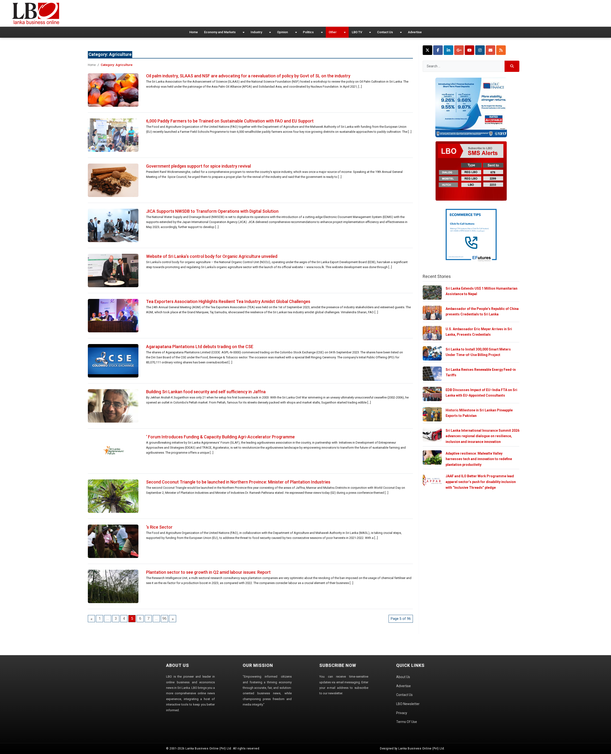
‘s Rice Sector (159, 527)
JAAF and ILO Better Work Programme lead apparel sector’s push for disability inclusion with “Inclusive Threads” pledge (481, 481)
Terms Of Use (406, 722)
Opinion (282, 32)
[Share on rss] (501, 50)
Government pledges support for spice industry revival (198, 166)
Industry (256, 32)
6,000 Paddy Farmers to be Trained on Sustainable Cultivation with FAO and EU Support (230, 120)
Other (333, 32)
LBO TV (357, 32)
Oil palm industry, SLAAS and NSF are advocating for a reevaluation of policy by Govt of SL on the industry (248, 75)
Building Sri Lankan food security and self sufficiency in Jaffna (206, 391)
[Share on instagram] (480, 50)
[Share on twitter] (427, 50)
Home (193, 32)
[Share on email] (490, 50)
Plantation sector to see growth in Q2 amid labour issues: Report (208, 572)
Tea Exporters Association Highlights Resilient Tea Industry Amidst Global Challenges (228, 301)
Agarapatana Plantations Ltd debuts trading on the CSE (199, 346)
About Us (403, 677)
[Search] (512, 66)
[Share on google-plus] (459, 50)
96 (164, 618)
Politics (308, 32)
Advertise (415, 32)
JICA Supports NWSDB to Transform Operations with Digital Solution (212, 211)
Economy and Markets (220, 32)
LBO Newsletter (408, 704)
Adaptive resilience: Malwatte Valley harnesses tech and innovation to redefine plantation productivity (479, 459)
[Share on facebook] (438, 50)
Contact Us (385, 32)
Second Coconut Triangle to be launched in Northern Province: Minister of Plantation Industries (238, 481)
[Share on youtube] (469, 50)
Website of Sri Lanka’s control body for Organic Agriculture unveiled (211, 256)
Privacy (401, 713)
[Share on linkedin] (448, 50)
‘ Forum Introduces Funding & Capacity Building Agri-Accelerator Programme (220, 436)
